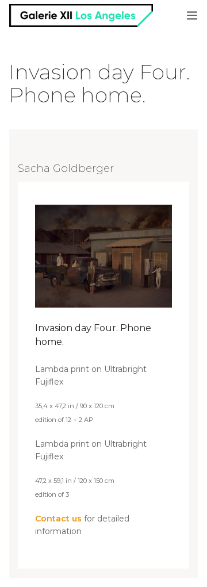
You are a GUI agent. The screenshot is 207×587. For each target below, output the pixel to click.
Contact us (58, 518)
